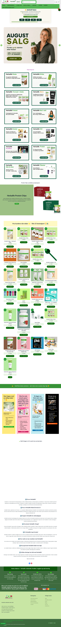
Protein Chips (51, 349)
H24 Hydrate (37, 350)
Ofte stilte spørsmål (34, 598)
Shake (3, 5)
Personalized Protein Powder (51, 280)
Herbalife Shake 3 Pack (51, 238)
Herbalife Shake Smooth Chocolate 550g (10, 351)
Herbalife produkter (48, 599)
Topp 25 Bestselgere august (8, 7)
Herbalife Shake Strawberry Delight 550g (23, 351)
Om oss (46, 604)
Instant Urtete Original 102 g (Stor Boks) (23, 330)
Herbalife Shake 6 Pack (51, 319)
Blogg (46, 602)
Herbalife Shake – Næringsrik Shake (10, 242)
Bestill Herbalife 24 (52, 423)
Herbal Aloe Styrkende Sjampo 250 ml (10, 323)
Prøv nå (16, 203)
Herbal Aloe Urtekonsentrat (37, 282)
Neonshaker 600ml (10, 299)
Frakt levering (33, 599)
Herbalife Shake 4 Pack (37, 259)
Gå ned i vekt (19, 5)
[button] (5, 5)
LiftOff (23, 301)
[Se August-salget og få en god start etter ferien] (30, 45)
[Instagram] (31, 563)
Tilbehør (45, 5)
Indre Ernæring (10, 5)
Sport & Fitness (26, 5)
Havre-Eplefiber (24, 262)
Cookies (32, 604)
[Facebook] (29, 563)
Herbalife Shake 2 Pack (23, 238)
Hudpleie (34, 5)
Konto (46, 601)
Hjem (46, 598)
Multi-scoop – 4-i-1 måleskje (51, 302)
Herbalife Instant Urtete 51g (10, 262)
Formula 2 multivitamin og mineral (24, 280)
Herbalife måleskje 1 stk (51, 262)
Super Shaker (37, 322)
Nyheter (40, 5)
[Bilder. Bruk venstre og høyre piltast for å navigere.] (30, 45)
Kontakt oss (47, 605)
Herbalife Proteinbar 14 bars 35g (37, 242)
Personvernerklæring (34, 602)
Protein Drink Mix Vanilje (10, 282)
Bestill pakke (23, 431)
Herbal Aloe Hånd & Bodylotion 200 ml (10, 372)
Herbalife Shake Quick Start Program (37, 300)
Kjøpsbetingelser (34, 601)
